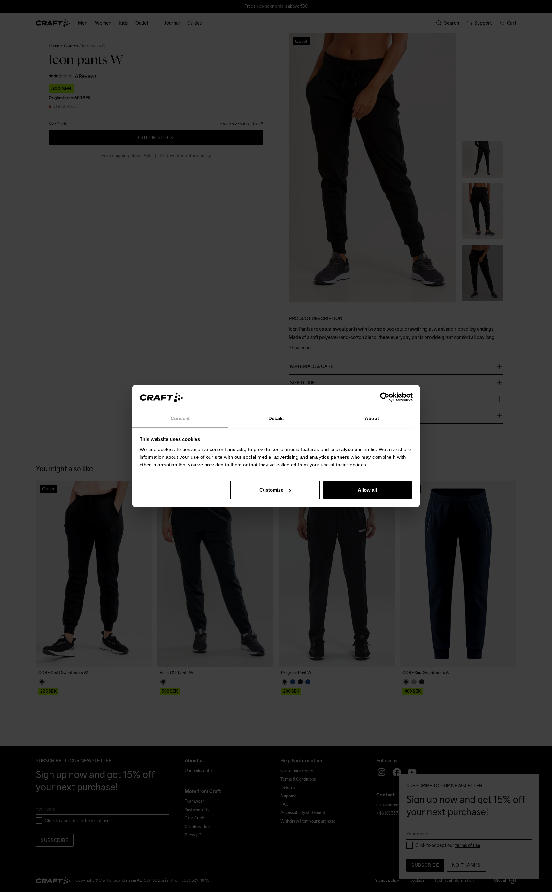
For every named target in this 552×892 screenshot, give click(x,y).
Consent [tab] (180, 418)
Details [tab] (276, 418)
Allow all (367, 490)
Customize (271, 490)
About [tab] (372, 418)
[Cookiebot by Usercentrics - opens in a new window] (385, 397)
